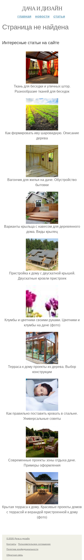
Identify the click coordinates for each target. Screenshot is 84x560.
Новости (42, 16)
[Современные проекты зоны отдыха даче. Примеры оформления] (42, 454)
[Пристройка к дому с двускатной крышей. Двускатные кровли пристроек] (42, 267)
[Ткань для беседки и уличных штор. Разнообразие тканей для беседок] (42, 80)
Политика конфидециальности (22, 549)
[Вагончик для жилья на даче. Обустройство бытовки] (42, 174)
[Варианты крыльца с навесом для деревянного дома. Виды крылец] (42, 221)
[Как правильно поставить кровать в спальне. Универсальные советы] (42, 408)
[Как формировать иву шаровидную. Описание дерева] (42, 127)
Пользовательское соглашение (34, 543)
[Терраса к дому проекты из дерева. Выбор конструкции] (42, 361)
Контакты (11, 543)
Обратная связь (14, 554)
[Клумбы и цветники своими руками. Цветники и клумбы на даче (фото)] (42, 314)
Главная (24, 16)
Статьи (59, 16)
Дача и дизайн (42, 8)
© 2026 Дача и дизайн (18, 538)
